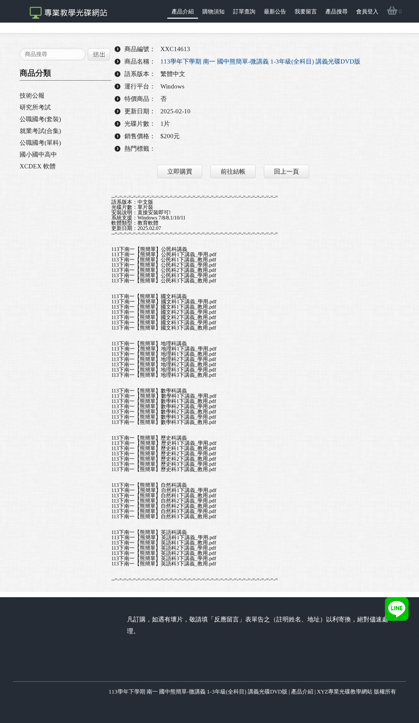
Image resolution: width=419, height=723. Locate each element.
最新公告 (275, 12)
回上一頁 (286, 171)
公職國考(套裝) (40, 119)
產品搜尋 (336, 12)
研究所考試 (35, 107)
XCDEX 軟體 (38, 166)
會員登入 (367, 12)
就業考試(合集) (40, 130)
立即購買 (179, 171)
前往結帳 (233, 171)
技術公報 (32, 95)
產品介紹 (183, 12)
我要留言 (306, 12)
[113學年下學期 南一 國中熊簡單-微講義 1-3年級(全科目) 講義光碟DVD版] (65, 11)
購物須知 (213, 12)
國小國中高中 (38, 154)
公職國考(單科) (40, 142)
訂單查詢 (244, 12)
